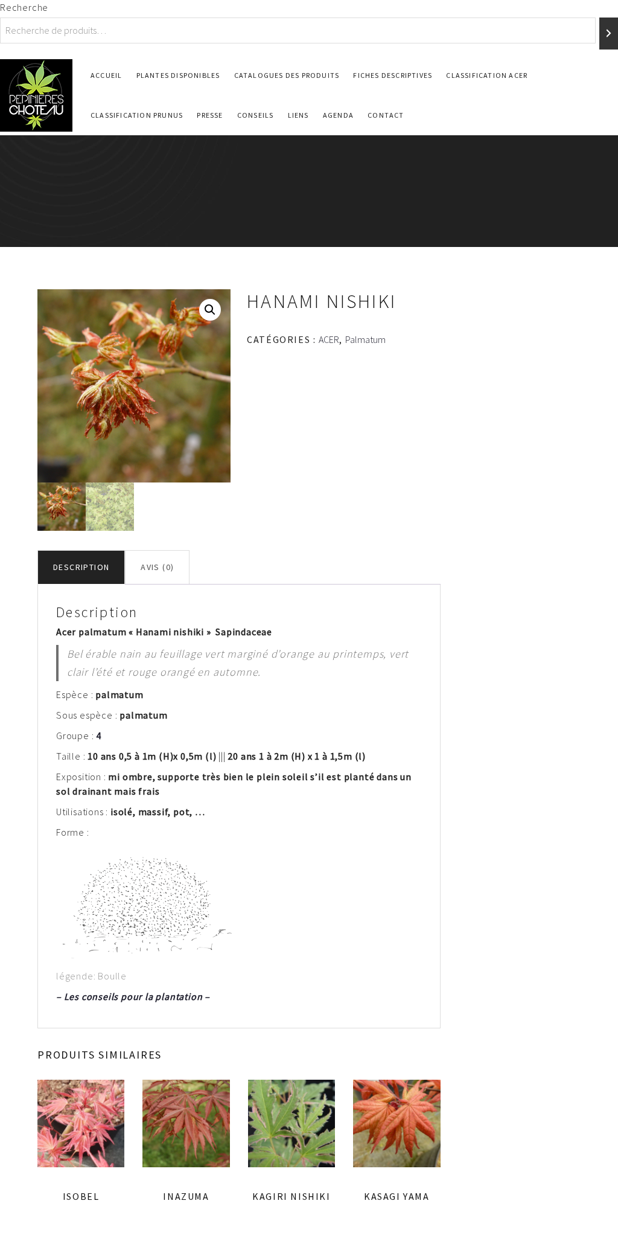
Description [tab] (81, 567)
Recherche (24, 7)
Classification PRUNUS (137, 115)
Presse (210, 115)
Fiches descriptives (392, 75)
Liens (298, 115)
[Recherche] (608, 34)
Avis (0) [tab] (157, 567)
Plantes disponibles (178, 75)
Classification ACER (486, 75)
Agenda (338, 115)
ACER (329, 339)
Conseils (255, 115)
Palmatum (365, 339)
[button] (210, 310)
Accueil (106, 75)
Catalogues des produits (287, 75)
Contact (386, 115)
